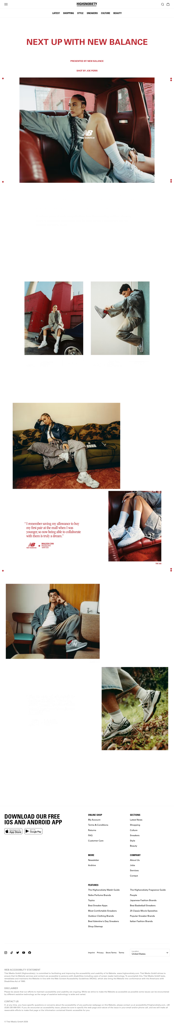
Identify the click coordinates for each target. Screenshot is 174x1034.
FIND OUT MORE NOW (87, 780)
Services (134, 870)
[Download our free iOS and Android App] (13, 831)
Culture (105, 12)
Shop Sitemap (95, 926)
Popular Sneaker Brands (142, 915)
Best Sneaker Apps (97, 905)
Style (80, 12)
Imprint (91, 952)
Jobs (132, 865)
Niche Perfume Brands (99, 895)
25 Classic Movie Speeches (143, 910)
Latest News (136, 819)
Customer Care (95, 840)
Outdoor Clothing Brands (101, 915)
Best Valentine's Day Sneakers (103, 921)
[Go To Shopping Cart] (168, 4)
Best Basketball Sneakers (143, 905)
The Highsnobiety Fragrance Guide (148, 889)
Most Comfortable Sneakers (102, 910)
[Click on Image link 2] (120, 325)
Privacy (100, 952)
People (133, 895)
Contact (134, 875)
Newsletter (93, 860)
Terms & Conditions (98, 825)
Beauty (117, 12)
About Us (135, 860)
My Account (94, 819)
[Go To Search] (162, 4)
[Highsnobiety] (87, 4)
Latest (56, 12)
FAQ (90, 835)
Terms (121, 952)
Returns (92, 830)
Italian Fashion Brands (141, 921)
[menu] (6, 4)
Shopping (68, 12)
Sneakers (92, 12)
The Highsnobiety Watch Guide (104, 889)
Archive (92, 865)
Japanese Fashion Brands (143, 900)
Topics (91, 900)
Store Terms (111, 952)
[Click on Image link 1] (54, 325)
